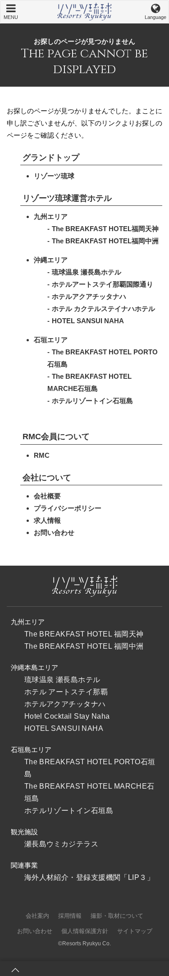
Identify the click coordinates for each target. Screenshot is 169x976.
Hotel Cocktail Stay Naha (67, 716)
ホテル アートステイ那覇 (66, 692)
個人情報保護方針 (84, 931)
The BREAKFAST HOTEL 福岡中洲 (84, 646)
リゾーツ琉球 (54, 176)
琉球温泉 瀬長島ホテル (86, 272)
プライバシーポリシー (67, 508)
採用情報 (70, 915)
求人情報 (47, 520)
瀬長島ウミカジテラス (61, 844)
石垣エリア (51, 340)
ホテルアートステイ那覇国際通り (102, 284)
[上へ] (15, 970)
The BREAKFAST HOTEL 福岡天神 (84, 634)
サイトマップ (134, 931)
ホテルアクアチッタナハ (89, 296)
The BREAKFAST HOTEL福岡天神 (105, 228)
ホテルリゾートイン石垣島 (92, 400)
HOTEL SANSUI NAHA (88, 321)
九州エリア (51, 216)
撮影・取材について (117, 915)
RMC (42, 455)
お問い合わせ (54, 532)
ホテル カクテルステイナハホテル (103, 308)
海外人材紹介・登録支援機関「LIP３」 (89, 877)
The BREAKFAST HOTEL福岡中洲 (105, 241)
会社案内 (37, 915)
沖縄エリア (51, 260)
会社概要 (47, 496)
